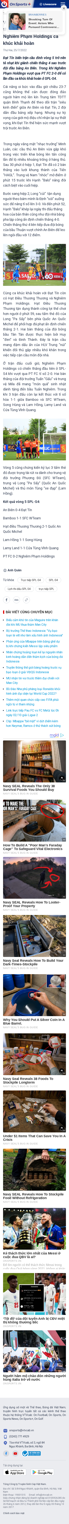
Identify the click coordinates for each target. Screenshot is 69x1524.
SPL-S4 (53, 580)
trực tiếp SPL (46, 588)
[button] (6, 599)
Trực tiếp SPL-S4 (31, 580)
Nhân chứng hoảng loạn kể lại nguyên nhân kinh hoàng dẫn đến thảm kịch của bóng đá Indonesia (34, 656)
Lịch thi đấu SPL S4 (19, 588)
